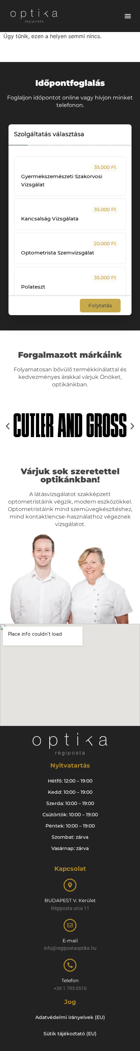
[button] (128, 16)
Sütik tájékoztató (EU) (70, 1034)
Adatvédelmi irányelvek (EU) (70, 1017)
